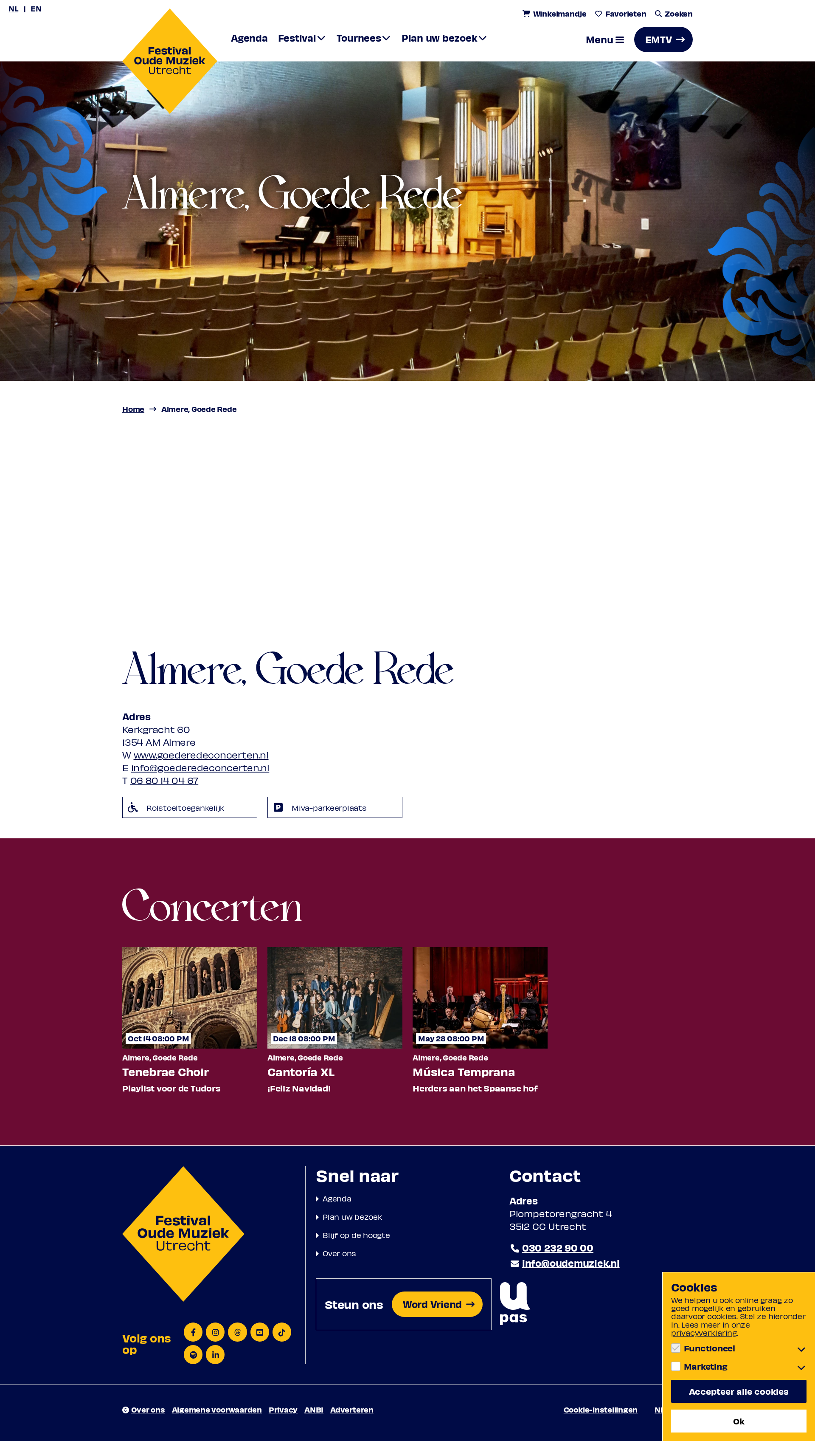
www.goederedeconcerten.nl (201, 754)
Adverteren (352, 1409)
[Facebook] (193, 1332)
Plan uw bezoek (352, 1216)
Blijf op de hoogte (356, 1234)
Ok (739, 1421)
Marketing (705, 1366)
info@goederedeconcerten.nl (200, 767)
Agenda (337, 1198)
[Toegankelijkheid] (515, 1304)
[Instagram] (215, 1332)
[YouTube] (259, 1332)
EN (36, 8)
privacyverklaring (704, 1332)
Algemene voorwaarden (217, 1409)
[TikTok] (282, 1332)
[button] (605, 39)
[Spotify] (193, 1354)
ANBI (313, 1409)
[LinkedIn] (215, 1354)
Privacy (283, 1409)
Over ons (339, 1253)
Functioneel (709, 1348)
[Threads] (237, 1332)
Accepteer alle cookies (739, 1391)
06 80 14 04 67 (164, 780)
